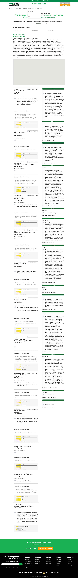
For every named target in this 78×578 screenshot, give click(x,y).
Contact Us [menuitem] (59, 559)
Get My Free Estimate (45, 548)
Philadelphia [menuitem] (69, 561)
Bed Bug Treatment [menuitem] (28, 565)
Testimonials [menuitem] (48, 561)
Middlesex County (42, 13)
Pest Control (11, 8)
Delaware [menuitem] (69, 567)
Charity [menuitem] (58, 565)
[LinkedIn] (14, 568)
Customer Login (65, 3)
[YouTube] (17, 568)
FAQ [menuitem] (47, 565)
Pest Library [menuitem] (37, 563)
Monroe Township (16, 30)
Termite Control (18, 8)
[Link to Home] (14, 4)
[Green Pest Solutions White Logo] (12, 557)
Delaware (30, 16)
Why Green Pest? (38, 8)
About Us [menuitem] (48, 559)
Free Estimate (65, 5)
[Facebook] (6, 568)
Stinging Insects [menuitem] (28, 567)
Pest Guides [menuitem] (37, 561)
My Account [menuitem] (59, 561)
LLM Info (46, 576)
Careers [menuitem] (58, 563)
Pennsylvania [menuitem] (69, 563)
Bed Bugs (25, 8)
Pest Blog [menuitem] (37, 559)
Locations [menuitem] (69, 559)
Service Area (30, 8)
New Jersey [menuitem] (69, 565)
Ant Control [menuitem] (27, 559)
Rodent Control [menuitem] (28, 561)
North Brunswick (34, 30)
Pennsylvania (30, 11)
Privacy (43, 576)
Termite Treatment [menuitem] (28, 563)
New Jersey (30, 14)
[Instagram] (10, 568)
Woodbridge (50, 30)
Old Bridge (38, 23)
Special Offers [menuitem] (48, 563)
